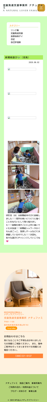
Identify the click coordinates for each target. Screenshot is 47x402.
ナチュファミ (12, 383)
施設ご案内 (25, 383)
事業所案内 (37, 383)
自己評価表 (16, 42)
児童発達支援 (17, 33)
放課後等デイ (17, 36)
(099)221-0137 (23, 356)
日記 (13, 39)
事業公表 (33, 391)
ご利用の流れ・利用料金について (24, 387)
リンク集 (15, 30)
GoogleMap (11, 328)
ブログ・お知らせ (19, 391)
